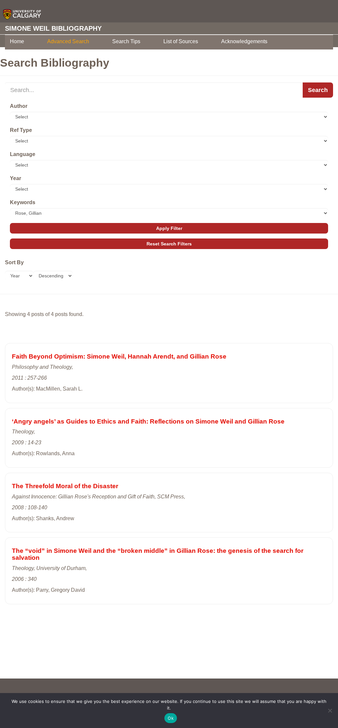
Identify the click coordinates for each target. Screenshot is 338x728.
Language (22, 154)
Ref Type (21, 130)
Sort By (14, 262)
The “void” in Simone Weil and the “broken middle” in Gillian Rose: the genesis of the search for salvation (157, 554)
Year (15, 178)
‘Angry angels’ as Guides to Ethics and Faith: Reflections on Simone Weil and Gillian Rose (148, 421)
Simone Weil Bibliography (53, 28)
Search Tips (126, 41)
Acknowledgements (244, 41)
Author (18, 106)
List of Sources (180, 41)
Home (17, 41)
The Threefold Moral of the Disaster (65, 486)
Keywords (22, 202)
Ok (171, 718)
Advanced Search (68, 41)
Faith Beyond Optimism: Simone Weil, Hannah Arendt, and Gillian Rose (119, 356)
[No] (329, 710)
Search (318, 90)
